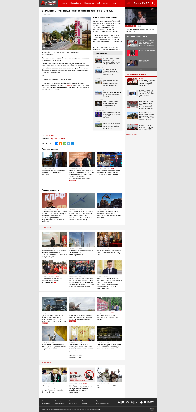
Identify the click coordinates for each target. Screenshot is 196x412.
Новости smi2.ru (47, 227)
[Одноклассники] (60, 143)
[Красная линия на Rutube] (136, 402)
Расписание (72, 401)
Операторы (58, 401)
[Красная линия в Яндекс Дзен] (127, 402)
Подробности (75, 3)
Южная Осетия (50, 135)
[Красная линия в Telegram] (123, 402)
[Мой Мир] (72, 143)
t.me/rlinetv (68, 85)
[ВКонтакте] (56, 143)
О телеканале (46, 403)
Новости (64, 3)
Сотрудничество (60, 403)
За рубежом (54, 139)
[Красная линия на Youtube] (132, 402)
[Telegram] (68, 143)
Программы (89, 3)
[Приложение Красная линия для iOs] (145, 402)
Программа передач (107, 3)
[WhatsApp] (64, 143)
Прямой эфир (73, 403)
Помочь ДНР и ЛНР (141, 3)
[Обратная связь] (129, 3)
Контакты (44, 401)
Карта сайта (98, 409)
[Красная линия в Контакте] (118, 402)
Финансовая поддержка (102, 403)
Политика (62, 139)
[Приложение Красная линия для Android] (141, 402)
